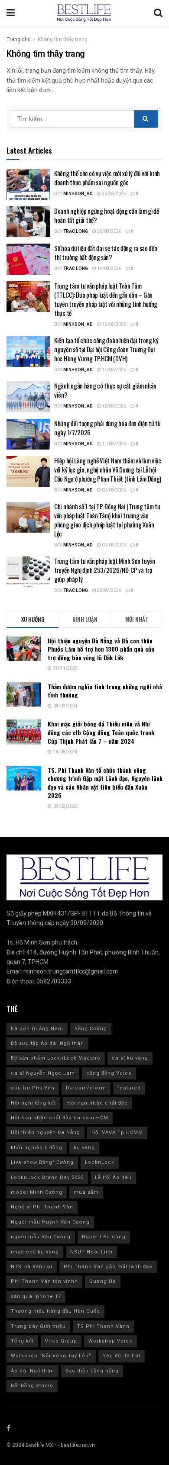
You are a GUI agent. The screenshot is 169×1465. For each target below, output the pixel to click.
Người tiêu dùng (104, 1236)
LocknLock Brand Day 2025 (47, 1177)
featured (129, 1088)
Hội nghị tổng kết (33, 1103)
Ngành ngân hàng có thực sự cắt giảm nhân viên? (105, 390)
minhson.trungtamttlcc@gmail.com (70, 971)
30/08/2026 (113, 194)
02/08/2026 (113, 490)
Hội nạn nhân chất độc (97, 1103)
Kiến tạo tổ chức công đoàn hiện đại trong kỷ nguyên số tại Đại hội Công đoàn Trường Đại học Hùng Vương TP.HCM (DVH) (106, 349)
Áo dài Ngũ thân (32, 1371)
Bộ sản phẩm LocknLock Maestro (56, 1058)
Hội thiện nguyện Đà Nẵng (45, 1132)
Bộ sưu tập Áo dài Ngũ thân (47, 1043)
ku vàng (84, 1147)
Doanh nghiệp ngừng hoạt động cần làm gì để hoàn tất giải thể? (106, 215)
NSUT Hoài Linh (91, 1252)
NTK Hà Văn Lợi (31, 1266)
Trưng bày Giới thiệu (38, 1326)
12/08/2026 (113, 406)
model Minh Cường (36, 1192)
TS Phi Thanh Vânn (103, 1326)
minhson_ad (78, 194)
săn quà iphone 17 (36, 1296)
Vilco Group (61, 1341)
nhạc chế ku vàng (35, 1252)
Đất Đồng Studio (32, 1385)
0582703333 (53, 981)
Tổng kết (22, 1341)
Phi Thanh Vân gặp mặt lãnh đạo (108, 1266)
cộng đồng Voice (109, 1073)
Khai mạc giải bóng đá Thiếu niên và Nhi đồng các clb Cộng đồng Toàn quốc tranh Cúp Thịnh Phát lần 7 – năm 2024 (101, 732)
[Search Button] (146, 119)
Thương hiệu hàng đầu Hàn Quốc (55, 1311)
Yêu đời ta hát (121, 1355)
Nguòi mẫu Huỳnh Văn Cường (50, 1222)
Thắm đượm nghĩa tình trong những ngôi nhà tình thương (105, 691)
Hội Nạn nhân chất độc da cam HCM (59, 1117)
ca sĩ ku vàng (130, 1058)
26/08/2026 (108, 231)
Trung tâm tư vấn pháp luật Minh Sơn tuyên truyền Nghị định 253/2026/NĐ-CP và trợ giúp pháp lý (104, 570)
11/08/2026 (113, 444)
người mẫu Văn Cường (41, 1236)
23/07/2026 (108, 591)
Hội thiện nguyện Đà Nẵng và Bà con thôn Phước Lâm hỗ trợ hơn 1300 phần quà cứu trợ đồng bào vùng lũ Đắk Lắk (101, 649)
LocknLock (99, 1162)
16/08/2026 (108, 269)
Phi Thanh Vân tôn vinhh (44, 1281)
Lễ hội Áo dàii (113, 1177)
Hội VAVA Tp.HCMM (117, 1132)
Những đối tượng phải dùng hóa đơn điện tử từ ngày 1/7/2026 (107, 427)
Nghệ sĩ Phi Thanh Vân (42, 1207)
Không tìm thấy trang (63, 39)
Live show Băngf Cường (42, 1162)
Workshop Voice (110, 1341)
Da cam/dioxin (86, 1088)
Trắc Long (75, 231)
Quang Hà (102, 1281)
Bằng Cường (91, 1028)
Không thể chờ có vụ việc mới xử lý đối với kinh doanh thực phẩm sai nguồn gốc (107, 177)
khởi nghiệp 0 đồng (36, 1147)
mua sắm (86, 1192)
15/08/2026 (113, 324)
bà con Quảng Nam (37, 1028)
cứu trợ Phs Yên (33, 1088)
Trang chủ (18, 39)
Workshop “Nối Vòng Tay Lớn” (51, 1355)
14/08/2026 (113, 370)
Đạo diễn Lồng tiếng (92, 1371)
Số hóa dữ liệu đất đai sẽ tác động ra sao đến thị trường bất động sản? (105, 252)
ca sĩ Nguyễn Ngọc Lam (43, 1073)
